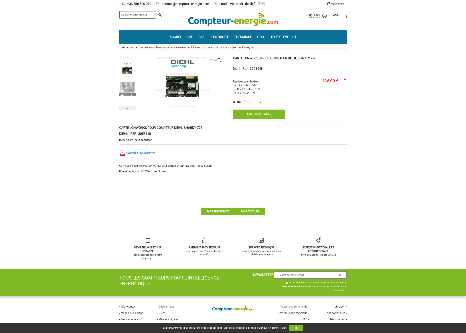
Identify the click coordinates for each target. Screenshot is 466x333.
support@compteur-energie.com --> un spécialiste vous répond (261, 251)
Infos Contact (128, 306)
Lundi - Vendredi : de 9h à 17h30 (242, 4)
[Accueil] (233, 19)
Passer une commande (294, 306)
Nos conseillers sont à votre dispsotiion (147, 252)
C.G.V (162, 313)
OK (296, 328)
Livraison (340, 306)
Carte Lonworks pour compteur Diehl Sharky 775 (274, 58)
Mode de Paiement (132, 313)
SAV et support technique (292, 313)
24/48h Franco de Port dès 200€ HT (318, 251)
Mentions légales (168, 319)
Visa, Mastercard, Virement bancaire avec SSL (204, 251)
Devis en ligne (166, 306)
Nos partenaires (336, 313)
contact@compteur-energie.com (185, 4)
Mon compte (337, 3)
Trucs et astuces (130, 319)
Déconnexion (337, 319)
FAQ (305, 319)
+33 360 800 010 (139, 4)
